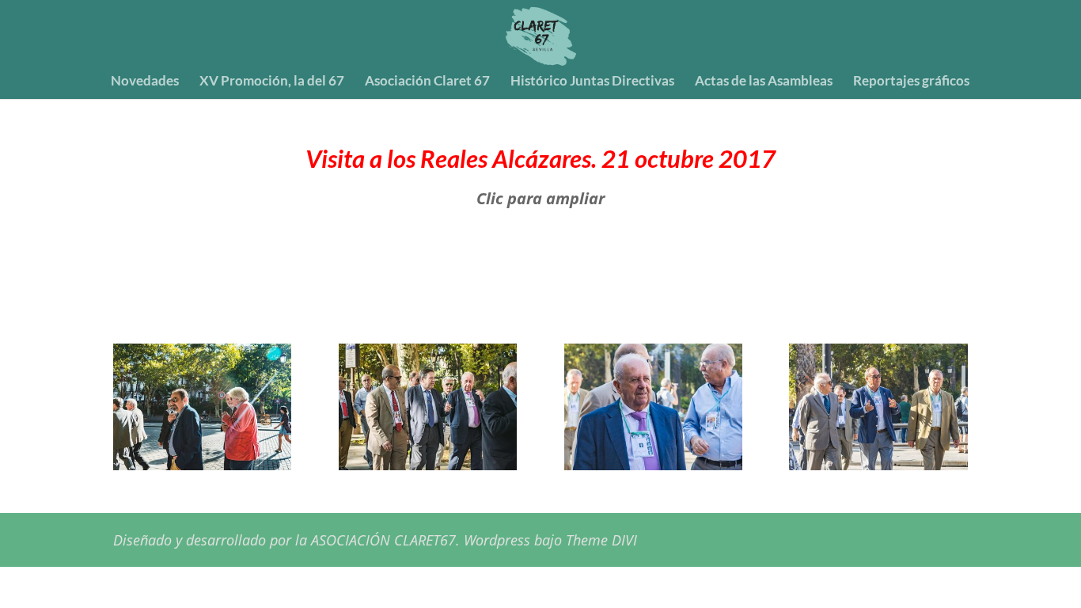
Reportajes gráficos (911, 82)
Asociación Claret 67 (427, 82)
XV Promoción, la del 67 (271, 82)
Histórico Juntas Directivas (592, 82)
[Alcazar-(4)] (878, 464)
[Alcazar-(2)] (428, 464)
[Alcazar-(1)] (202, 464)
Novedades (145, 82)
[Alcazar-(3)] (653, 464)
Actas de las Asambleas (764, 82)
